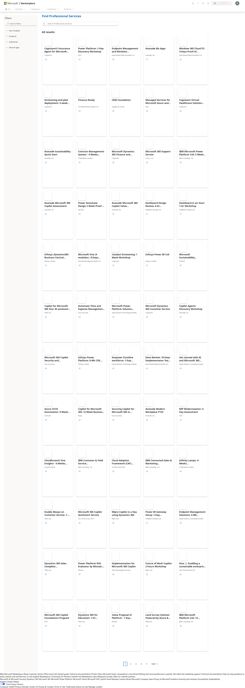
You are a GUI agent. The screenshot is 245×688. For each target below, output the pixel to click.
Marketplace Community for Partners (55, 676)
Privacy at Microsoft (162, 679)
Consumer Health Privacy (10, 686)
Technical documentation (80, 674)
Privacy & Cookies (46, 686)
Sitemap (24, 686)
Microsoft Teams (80, 679)
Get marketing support (190, 674)
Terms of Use (59, 686)
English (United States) (9, 681)
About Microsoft (133, 679)
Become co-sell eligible (29, 676)
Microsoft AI (5, 679)
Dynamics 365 (32, 679)
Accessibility (203, 679)
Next (154, 664)
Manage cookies (95, 686)
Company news (146, 679)
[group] (45, 59)
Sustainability (214, 679)
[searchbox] (23, 23)
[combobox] (81, 24)
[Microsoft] (11, 3)
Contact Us (33, 686)
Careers (122, 679)
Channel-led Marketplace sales (84, 676)
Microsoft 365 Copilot (97, 679)
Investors (174, 679)
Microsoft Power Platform (61, 679)
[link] (57, 60)
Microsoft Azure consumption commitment (121, 674)
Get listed (177, 674)
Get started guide (61, 674)
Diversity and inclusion (188, 679)
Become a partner (164, 674)
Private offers (96, 674)
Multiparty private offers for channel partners (116, 676)
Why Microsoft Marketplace (11, 674)
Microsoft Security (18, 679)
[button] (43, 23)
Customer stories (36, 674)
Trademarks (70, 686)
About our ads (82, 686)
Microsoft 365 (44, 679)
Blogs (26, 674)
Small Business (112, 679)
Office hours (49, 674)
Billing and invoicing (148, 674)
